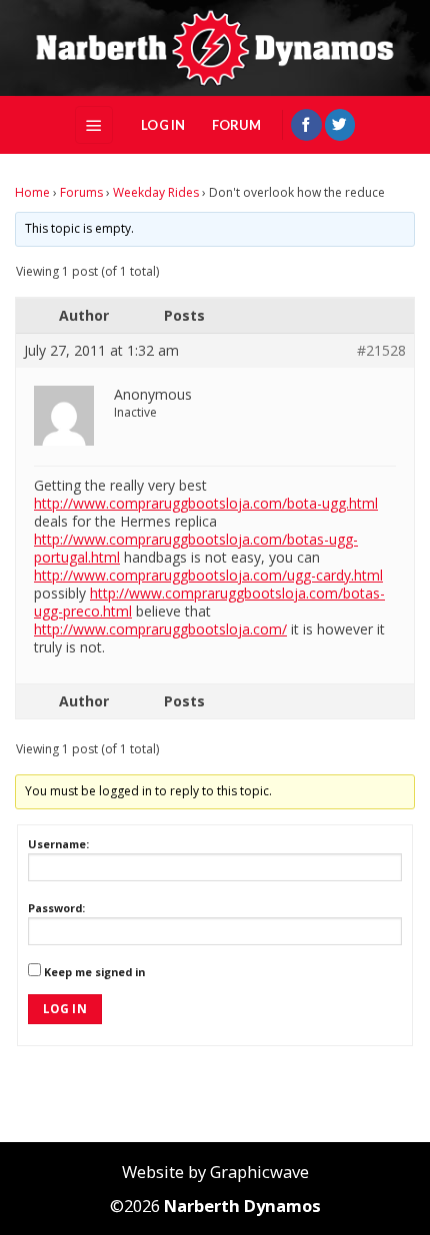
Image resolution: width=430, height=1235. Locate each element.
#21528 (381, 351)
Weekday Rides (156, 192)
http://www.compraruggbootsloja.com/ (160, 628)
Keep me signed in (94, 971)
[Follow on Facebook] (306, 124)
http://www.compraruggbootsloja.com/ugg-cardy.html (208, 575)
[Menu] (94, 124)
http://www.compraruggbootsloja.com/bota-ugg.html (206, 503)
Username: (58, 843)
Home (32, 192)
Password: (56, 907)
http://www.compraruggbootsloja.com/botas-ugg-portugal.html (196, 548)
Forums (81, 192)
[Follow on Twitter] (340, 124)
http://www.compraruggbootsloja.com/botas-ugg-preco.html (209, 602)
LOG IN (163, 125)
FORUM (236, 125)
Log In (65, 1008)
